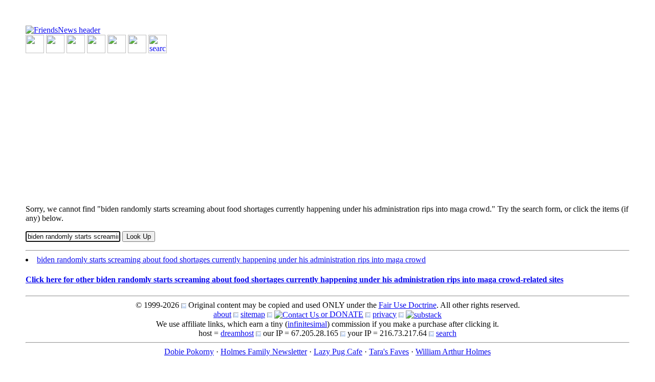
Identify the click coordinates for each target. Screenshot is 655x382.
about (222, 314)
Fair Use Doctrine (407, 305)
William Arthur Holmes (453, 351)
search (446, 333)
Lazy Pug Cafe (338, 351)
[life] (137, 43)
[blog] (55, 43)
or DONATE (341, 314)
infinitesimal (307, 324)
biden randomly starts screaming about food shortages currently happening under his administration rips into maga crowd (231, 259)
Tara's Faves (389, 351)
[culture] (76, 43)
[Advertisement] (327, 124)
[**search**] (157, 43)
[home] (63, 29)
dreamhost (237, 333)
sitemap (253, 314)
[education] (96, 43)
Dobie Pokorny (189, 351)
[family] (116, 43)
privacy (385, 314)
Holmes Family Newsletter (264, 351)
